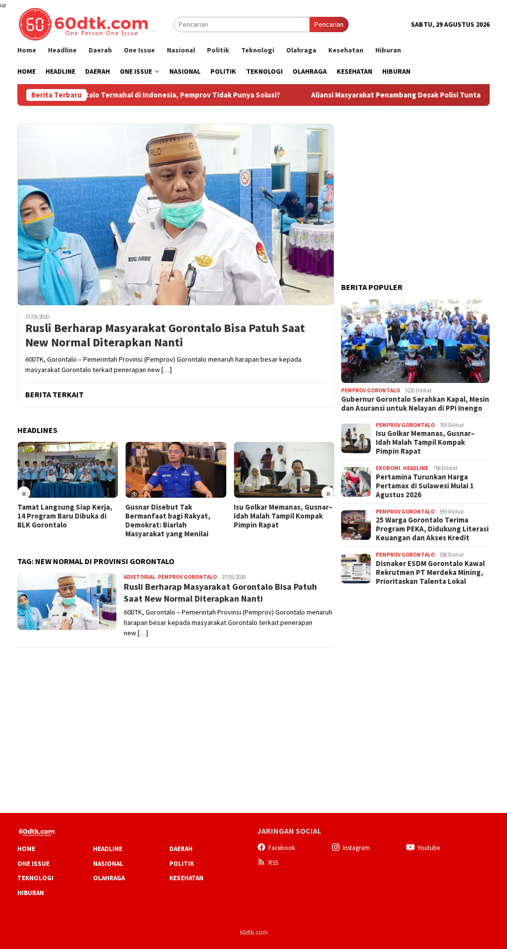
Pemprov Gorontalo (187, 576)
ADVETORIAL (139, 576)
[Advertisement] (415, 185)
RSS (273, 862)
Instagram (356, 848)
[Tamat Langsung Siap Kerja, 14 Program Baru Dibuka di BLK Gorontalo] (67, 470)
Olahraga (109, 878)
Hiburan (30, 893)
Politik (181, 863)
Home (26, 849)
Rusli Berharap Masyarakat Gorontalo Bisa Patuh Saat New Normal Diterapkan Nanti (165, 335)
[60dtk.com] (83, 23)
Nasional (108, 863)
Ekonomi (388, 468)
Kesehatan (186, 878)
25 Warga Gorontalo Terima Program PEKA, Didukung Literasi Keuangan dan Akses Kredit (432, 529)
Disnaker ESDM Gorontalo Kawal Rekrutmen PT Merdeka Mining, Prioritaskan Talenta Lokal (430, 572)
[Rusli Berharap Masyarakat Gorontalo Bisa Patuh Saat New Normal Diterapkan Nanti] (175, 214)
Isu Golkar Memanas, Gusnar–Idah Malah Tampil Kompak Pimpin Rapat (283, 516)
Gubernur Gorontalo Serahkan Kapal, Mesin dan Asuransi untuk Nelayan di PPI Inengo (415, 404)
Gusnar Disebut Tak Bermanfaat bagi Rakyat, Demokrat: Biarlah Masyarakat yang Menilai (167, 520)
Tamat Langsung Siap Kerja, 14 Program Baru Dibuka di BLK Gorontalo (64, 516)
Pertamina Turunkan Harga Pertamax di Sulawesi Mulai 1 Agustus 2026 (425, 486)
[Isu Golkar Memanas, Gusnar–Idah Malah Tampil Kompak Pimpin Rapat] (284, 470)
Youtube (428, 848)
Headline (415, 468)
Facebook (281, 848)
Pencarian (329, 24)
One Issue (33, 863)
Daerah (181, 849)
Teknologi (35, 878)
